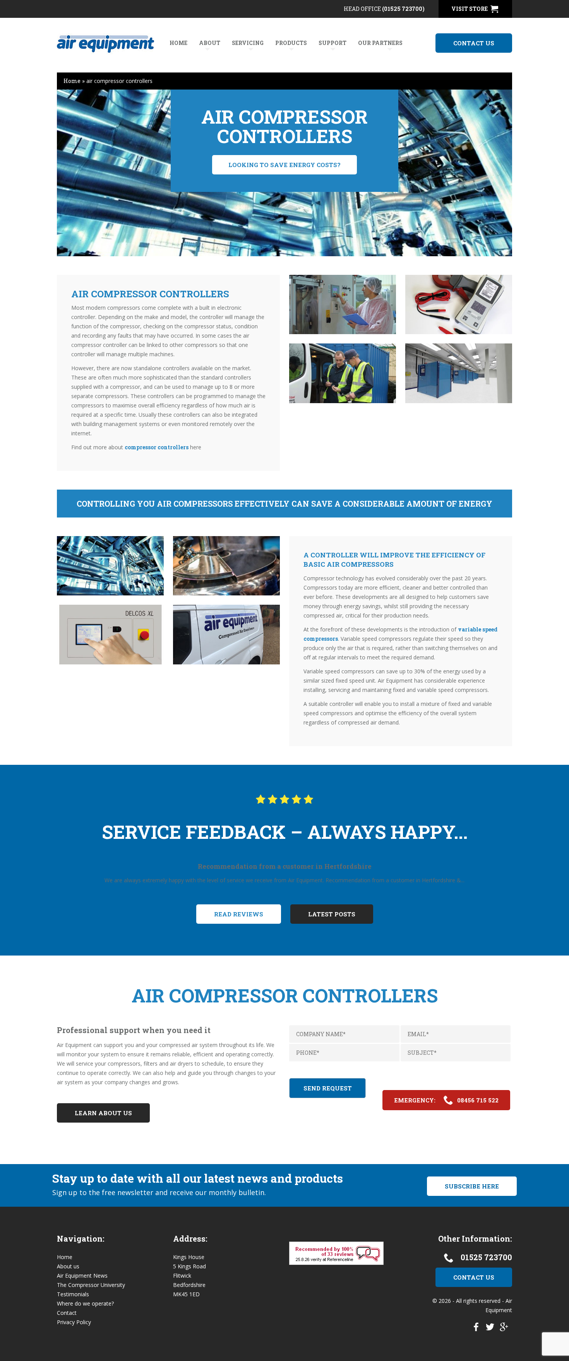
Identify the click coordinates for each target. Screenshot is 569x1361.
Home (178, 43)
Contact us (473, 43)
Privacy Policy (74, 1322)
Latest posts (331, 914)
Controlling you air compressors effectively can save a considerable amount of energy (284, 504)
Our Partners (380, 43)
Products (291, 43)
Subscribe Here (472, 1186)
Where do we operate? (85, 1303)
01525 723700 (486, 1257)
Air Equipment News (82, 1275)
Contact (67, 1312)
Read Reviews (238, 914)
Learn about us (103, 1113)
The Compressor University (91, 1285)
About (209, 43)
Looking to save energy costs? (284, 165)
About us (68, 1266)
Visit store (469, 8)
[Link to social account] (476, 1329)
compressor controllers (157, 447)
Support (332, 43)
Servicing (248, 43)
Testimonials (73, 1294)
